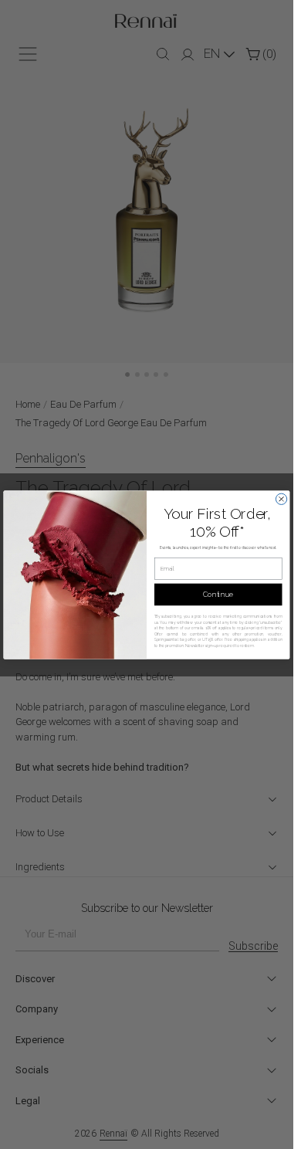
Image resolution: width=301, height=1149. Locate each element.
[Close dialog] (281, 498)
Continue (218, 594)
